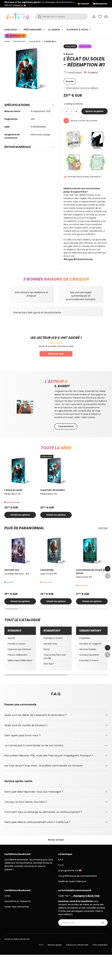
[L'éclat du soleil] (20, 470)
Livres (7, 41)
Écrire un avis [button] (56, 353)
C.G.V (41, 945)
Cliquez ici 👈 (19, 5)
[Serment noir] (20, 550)
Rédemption (82, 65)
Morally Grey (50, 643)
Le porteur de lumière (52, 490)
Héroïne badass (87, 649)
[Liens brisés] (56, 550)
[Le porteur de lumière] (56, 470)
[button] (106, 16)
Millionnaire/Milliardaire (20, 660)
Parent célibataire (17, 654)
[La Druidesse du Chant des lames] (92, 550)
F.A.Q (61, 865)
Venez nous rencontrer (16, 906)
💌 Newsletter (100, 3)
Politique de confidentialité (77, 945)
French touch (74, 72)
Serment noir (11, 569)
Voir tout (103, 528)
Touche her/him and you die (55, 656)
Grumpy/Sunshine (89, 654)
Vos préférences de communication (77, 875)
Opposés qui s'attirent (19, 649)
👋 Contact (83, 3)
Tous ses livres (65, 426)
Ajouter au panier (94, 111)
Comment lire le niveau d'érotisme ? (84, 176)
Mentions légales (55, 945)
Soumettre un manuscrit (17, 901)
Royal (46, 649)
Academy (93, 72)
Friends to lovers (16, 643)
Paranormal (19, 41)
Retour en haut (56, 839)
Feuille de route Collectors (72, 881)
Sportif (11, 638)
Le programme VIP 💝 (70, 870)
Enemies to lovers (53, 638)
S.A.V (60, 859)
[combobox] (61, 16)
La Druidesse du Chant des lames (91, 571)
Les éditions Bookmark (20, 939)
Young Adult (35, 41)
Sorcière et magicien (90, 643)
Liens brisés (47, 569)
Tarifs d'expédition (100, 945)
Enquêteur (84, 638)
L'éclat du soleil (13, 490)
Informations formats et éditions (82, 88)
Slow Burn (49, 663)
